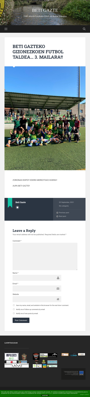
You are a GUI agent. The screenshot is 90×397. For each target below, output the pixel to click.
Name (15, 273)
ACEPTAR (45, 395)
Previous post (64, 213)
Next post (62, 216)
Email (15, 284)
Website (16, 294)
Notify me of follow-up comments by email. (30, 309)
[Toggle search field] (84, 29)
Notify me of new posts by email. (27, 313)
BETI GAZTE (45, 10)
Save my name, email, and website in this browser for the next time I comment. (42, 305)
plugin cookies (84, 394)
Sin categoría (64, 206)
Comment (17, 241)
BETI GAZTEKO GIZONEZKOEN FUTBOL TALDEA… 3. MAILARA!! (38, 51)
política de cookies (46, 393)
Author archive (17, 207)
